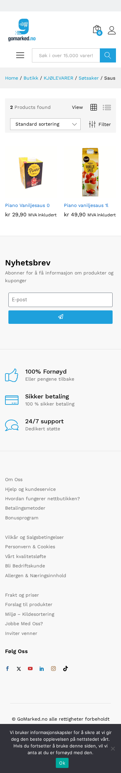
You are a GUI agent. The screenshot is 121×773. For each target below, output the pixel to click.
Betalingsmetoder (25, 508)
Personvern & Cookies (30, 546)
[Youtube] (30, 669)
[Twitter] (19, 669)
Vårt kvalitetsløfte (25, 556)
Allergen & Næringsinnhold (35, 575)
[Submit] (60, 317)
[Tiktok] (65, 668)
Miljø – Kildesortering (29, 614)
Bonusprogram (21, 517)
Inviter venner (21, 633)
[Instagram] (53, 668)
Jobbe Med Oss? (24, 623)
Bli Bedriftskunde (25, 565)
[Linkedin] (41, 669)
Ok (62, 763)
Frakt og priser (22, 595)
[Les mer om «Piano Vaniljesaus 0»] (23, 194)
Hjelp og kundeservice (30, 489)
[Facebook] (7, 669)
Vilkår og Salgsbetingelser (34, 537)
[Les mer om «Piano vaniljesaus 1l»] (82, 194)
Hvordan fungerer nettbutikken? (42, 498)
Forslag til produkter (28, 604)
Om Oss (14, 479)
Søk (108, 55)
